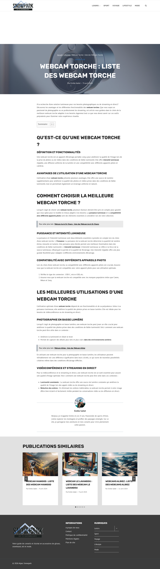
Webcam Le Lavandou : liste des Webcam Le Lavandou (79, 484)
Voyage (115, 6)
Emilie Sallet (75, 83)
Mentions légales (72, 539)
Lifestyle (127, 6)
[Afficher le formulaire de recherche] (146, 5)
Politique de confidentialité (76, 535)
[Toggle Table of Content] (50, 124)
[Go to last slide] (26, 478)
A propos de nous (72, 527)
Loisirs (96, 528)
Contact (69, 531)
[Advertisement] (80, 27)
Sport (106, 6)
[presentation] (40, 464)
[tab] (75, 507)
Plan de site (70, 542)
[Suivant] (134, 478)
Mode (137, 6)
